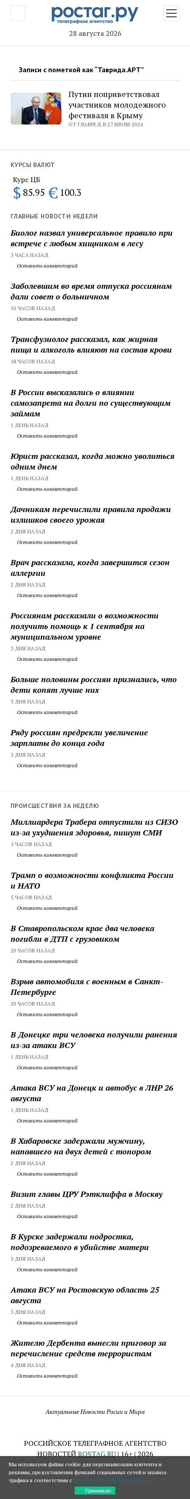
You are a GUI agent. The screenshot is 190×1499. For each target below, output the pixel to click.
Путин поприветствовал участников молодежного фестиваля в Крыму (117, 104)
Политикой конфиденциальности (114, 1480)
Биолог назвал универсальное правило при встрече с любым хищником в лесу (92, 238)
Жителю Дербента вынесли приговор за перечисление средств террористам (88, 1348)
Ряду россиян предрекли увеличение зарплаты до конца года (79, 737)
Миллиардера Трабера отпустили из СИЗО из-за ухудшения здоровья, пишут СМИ (94, 827)
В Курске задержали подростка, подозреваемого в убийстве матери (80, 1241)
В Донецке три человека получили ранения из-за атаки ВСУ (94, 1039)
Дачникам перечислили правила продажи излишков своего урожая (91, 514)
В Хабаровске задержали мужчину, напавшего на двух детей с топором (81, 1146)
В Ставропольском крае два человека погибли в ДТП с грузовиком (82, 933)
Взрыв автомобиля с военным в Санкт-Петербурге (87, 986)
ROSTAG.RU (97, 1454)
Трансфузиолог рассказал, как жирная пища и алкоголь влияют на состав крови (91, 344)
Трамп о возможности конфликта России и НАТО (92, 880)
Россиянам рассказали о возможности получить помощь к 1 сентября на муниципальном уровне (85, 626)
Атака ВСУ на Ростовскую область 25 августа (85, 1294)
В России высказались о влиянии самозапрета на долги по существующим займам (91, 403)
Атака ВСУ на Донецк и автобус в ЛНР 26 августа (92, 1092)
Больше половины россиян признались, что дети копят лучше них (94, 684)
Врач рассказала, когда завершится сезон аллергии (90, 567)
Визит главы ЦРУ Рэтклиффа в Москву (87, 1193)
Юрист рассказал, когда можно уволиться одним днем (93, 461)
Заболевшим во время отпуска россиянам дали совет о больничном (91, 291)
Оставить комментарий (46, 265)
